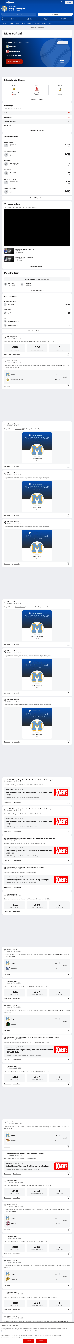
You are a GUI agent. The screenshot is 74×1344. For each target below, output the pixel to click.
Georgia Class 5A (9, 121)
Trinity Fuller (19, 656)
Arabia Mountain (33, 1297)
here (47, 279)
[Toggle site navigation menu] (2, 2)
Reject (41, 1340)
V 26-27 (18, 14)
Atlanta (6, 125)
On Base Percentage (10, 301)
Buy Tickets (14, 61)
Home (4, 23)
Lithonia (31, 1241)
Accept (29, 1340)
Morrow (31, 986)
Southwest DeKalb (34, 341)
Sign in (69, 2)
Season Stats (16, 354)
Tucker (30, 1071)
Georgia (6, 117)
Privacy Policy (5, 1332)
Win (5, 318)
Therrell (31, 1185)
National (6, 113)
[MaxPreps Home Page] (28, 27)
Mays (13, 374)
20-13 (12, 1012)
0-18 (17, 368)
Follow (56, 14)
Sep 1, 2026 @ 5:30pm (13, 56)
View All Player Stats (36, 198)
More (49, 23)
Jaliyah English (19, 429)
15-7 (13, 956)
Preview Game (63, 43)
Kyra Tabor (18, 478)
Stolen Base (7, 309)
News (43, 23)
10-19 (14, 1211)
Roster (17, 23)
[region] (37, 1333)
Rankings (37, 23)
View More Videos (36, 266)
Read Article (7, 802)
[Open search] (61, 2)
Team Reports (10, 789)
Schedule (10, 23)
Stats (23, 23)
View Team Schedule (36, 99)
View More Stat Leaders (36, 331)
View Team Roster (37, 290)
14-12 (12, 1129)
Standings (29, 23)
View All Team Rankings (36, 130)
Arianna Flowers (20, 607)
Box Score (7, 386)
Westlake (31, 899)
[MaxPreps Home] (10, 2)
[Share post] (68, 354)
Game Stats (7, 354)
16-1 (11, 1267)
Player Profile (15, 466)
